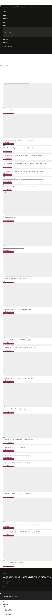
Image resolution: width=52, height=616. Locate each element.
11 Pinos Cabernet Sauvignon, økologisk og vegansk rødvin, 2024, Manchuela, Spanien (24, 163)
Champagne (6, 18)
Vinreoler (5, 42)
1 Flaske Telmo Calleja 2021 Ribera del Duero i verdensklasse (18, 140)
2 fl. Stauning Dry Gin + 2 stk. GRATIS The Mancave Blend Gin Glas (19, 347)
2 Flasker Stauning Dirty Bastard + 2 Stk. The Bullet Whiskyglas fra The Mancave (23, 532)
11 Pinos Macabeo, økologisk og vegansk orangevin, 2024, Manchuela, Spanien (23, 179)
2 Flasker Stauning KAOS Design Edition (13, 562)
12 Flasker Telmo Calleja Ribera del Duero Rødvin (15, 278)
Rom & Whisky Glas (8, 46)
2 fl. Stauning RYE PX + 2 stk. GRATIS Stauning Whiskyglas (17, 463)
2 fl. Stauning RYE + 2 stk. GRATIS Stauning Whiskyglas (16, 455)
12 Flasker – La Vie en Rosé (9, 217)
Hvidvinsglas (8, 32)
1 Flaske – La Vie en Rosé (9, 109)
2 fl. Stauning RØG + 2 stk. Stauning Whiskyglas (14, 447)
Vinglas (4, 25)
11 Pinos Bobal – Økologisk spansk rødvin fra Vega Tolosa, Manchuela (20, 148)
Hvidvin (4, 11)
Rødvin (4, 15)
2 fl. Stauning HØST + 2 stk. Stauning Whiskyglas (15, 409)
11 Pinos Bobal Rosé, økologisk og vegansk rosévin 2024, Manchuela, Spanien (22, 155)
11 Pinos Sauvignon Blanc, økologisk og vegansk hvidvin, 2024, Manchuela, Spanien (24, 186)
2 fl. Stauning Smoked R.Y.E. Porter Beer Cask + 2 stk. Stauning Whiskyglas (21, 524)
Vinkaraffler (6, 39)
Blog (4, 586)
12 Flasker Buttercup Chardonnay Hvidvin (13, 248)
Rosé (4, 22)
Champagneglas (9, 35)
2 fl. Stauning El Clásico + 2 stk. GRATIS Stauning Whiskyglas (18, 378)
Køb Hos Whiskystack (8, 113)
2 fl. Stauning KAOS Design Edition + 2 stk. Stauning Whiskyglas (18, 439)
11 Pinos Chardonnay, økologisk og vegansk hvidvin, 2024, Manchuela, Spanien (23, 171)
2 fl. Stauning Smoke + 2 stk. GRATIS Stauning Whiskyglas (17, 493)
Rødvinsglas (8, 29)
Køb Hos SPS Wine (7, 151)
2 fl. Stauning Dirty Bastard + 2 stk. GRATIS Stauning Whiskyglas (19, 340)
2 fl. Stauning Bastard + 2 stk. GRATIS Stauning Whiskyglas (17, 309)
